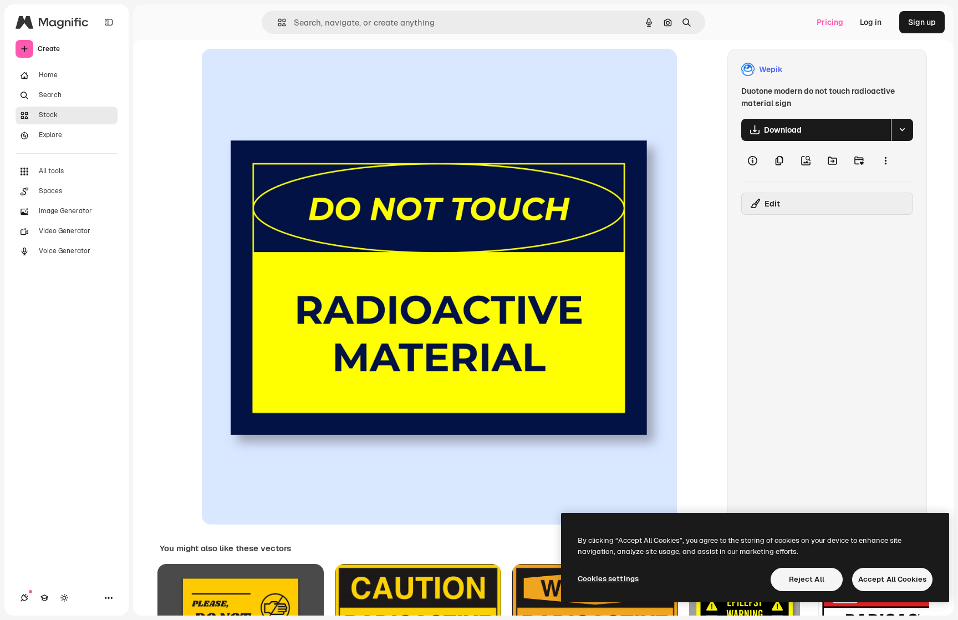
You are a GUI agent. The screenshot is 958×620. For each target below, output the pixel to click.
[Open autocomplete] (277, 22)
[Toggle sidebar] (109, 22)
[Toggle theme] (64, 598)
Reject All (806, 579)
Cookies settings (608, 578)
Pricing (830, 22)
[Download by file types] (902, 130)
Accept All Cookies (892, 579)
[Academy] (44, 598)
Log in (870, 22)
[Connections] (24, 598)
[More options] (885, 161)
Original (272, 69)
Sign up (922, 22)
